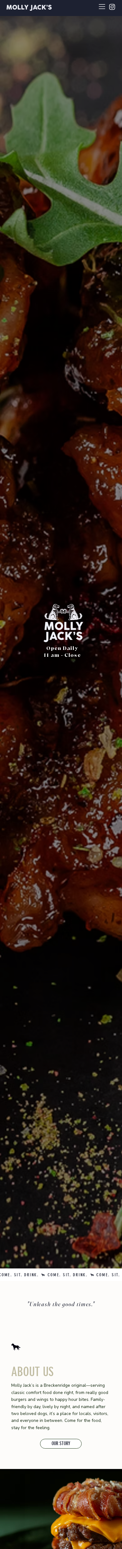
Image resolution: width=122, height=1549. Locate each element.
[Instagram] (112, 7)
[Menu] (102, 6)
